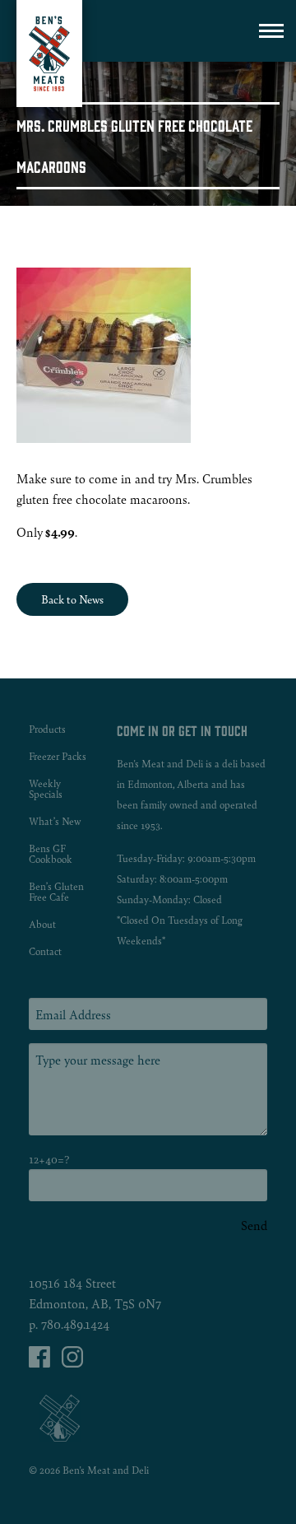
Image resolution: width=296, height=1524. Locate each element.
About (42, 924)
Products (47, 729)
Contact (45, 951)
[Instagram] (72, 1362)
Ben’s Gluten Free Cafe (56, 891)
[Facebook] (41, 1362)
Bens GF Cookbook (50, 854)
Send (254, 1225)
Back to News (72, 599)
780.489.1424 (75, 1323)
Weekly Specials (45, 788)
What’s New (55, 821)
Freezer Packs (57, 756)
